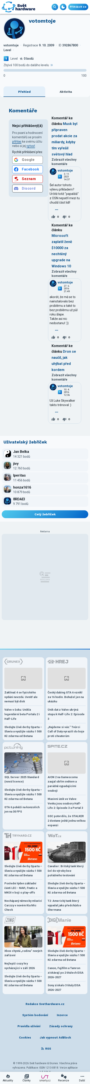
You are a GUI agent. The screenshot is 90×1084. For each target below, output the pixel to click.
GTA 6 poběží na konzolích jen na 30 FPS (22, 809)
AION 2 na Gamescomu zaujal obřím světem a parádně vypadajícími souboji (63, 783)
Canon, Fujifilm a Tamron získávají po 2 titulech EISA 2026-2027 (65, 972)
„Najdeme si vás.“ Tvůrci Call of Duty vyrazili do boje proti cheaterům (66, 731)
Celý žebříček (45, 514)
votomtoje (65, 170)
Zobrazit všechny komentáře (64, 162)
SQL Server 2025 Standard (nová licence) (21, 779)
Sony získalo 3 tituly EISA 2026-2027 (64, 987)
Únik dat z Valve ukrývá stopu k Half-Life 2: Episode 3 (66, 714)
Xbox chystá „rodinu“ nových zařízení (23, 953)
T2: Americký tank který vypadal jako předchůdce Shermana (64, 905)
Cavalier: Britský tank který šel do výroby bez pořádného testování (65, 871)
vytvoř (30, 146)
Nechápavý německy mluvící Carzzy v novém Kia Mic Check (23, 905)
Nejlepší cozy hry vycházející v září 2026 (19, 966)
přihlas (16, 141)
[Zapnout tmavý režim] (63, 7)
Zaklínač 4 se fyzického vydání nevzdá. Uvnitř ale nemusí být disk (21, 697)
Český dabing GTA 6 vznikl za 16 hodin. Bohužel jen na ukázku (66, 697)
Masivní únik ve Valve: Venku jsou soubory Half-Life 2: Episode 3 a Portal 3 (65, 803)
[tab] (24, 91)
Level (14, 58)
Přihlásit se (78, 6)
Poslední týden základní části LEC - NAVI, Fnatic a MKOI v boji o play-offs (20, 888)
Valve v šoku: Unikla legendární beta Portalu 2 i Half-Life (22, 714)
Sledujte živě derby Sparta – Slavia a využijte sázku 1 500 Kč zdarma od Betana (23, 731)
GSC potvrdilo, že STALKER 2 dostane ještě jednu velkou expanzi (66, 820)
